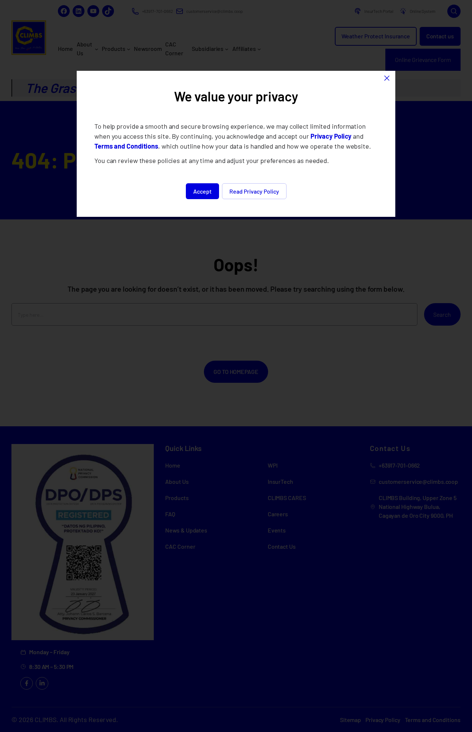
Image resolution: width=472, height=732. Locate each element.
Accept (202, 191)
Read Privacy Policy (254, 191)
